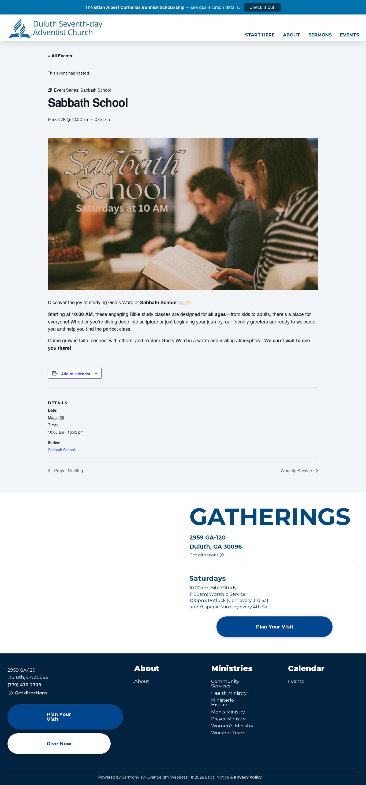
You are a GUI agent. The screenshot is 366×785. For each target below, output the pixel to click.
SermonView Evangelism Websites (155, 777)
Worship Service (297, 470)
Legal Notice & (233, 777)
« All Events (60, 56)
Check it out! (262, 7)
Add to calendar (75, 373)
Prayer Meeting (68, 470)
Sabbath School (61, 449)
